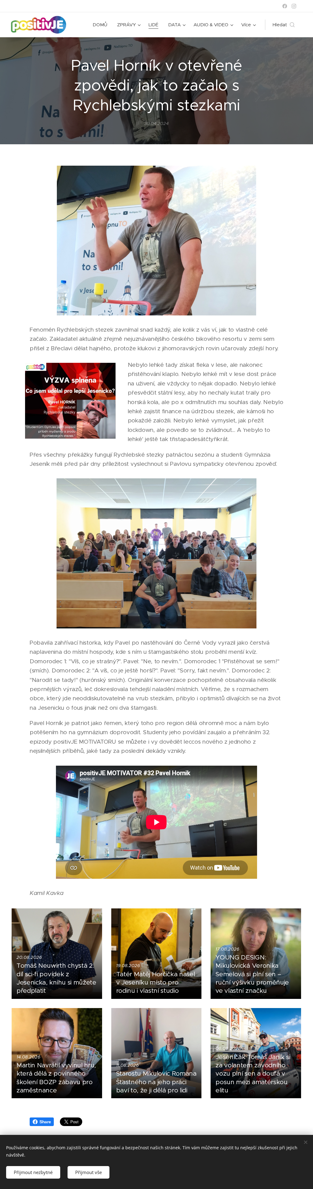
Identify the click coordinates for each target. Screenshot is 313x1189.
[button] (283, 24)
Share (45, 1121)
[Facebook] (285, 6)
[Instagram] (294, 6)
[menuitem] (101, 24)
